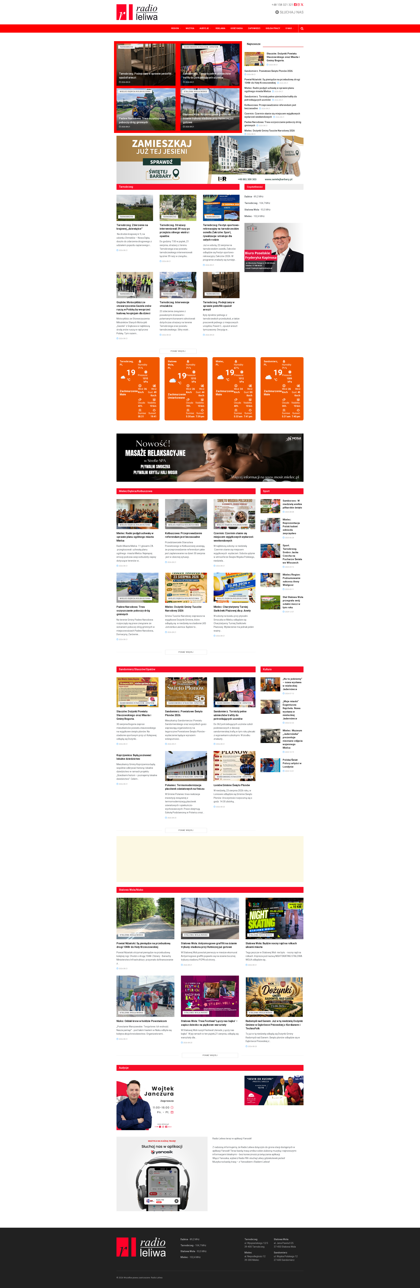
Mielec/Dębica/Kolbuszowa (135, 91)
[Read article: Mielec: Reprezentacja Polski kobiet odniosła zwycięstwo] (270, 525)
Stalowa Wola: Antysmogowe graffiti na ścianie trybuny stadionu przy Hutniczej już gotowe (208, 118)
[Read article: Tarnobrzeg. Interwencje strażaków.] (178, 285)
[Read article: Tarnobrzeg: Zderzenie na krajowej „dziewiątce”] (134, 208)
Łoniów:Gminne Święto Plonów (232, 785)
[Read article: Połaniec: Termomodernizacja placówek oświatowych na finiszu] (186, 766)
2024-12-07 (289, 612)
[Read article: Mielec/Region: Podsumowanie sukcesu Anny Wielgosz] (270, 580)
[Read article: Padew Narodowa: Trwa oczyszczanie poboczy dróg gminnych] (146, 109)
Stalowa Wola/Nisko (195, 91)
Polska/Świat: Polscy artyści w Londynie (292, 763)
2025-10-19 (289, 752)
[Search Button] (302, 28)
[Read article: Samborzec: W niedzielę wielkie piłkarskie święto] (270, 506)
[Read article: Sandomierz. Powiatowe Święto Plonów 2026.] (186, 692)
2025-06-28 (289, 538)
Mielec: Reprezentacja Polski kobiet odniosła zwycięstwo (291, 526)
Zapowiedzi (254, 28)
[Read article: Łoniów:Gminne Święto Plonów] (235, 766)
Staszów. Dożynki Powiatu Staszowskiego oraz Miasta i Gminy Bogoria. (283, 57)
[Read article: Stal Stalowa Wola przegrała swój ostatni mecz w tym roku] (270, 602)
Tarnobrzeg (126, 47)
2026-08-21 (189, 82)
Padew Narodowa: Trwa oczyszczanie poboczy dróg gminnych (133, 610)
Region (175, 28)
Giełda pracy (273, 28)
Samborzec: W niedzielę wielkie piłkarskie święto (292, 504)
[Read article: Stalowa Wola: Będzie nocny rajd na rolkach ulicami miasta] (275, 918)
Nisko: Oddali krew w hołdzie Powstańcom (141, 1021)
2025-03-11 (289, 589)
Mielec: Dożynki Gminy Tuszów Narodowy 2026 (269, 130)
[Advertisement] (210, 859)
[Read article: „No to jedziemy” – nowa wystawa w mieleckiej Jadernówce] (270, 684)
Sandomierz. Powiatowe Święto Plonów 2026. (268, 71)
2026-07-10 (289, 694)
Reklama (220, 28)
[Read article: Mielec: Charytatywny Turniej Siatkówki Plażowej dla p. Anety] (235, 588)
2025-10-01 (289, 771)
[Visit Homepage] (137, 12)
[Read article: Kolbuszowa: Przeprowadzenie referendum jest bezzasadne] (186, 514)
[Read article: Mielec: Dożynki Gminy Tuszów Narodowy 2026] (186, 588)
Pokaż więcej (178, 351)
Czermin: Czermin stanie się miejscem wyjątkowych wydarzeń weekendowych (233, 537)
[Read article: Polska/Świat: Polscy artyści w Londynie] (270, 765)
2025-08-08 (289, 512)
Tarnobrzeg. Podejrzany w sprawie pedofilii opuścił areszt (218, 306)
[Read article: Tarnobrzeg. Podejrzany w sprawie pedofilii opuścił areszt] (146, 65)
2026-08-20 (125, 82)
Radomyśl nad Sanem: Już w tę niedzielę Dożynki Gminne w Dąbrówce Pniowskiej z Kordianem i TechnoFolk (274, 1025)
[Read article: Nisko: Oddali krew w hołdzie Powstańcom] (145, 996)
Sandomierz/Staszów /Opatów (201, 47)
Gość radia (237, 28)
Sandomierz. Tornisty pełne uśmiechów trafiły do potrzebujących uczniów (230, 715)
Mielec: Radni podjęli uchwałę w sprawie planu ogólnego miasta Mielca (135, 537)
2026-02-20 (289, 723)
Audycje (204, 28)
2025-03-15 (289, 567)
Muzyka (190, 28)
